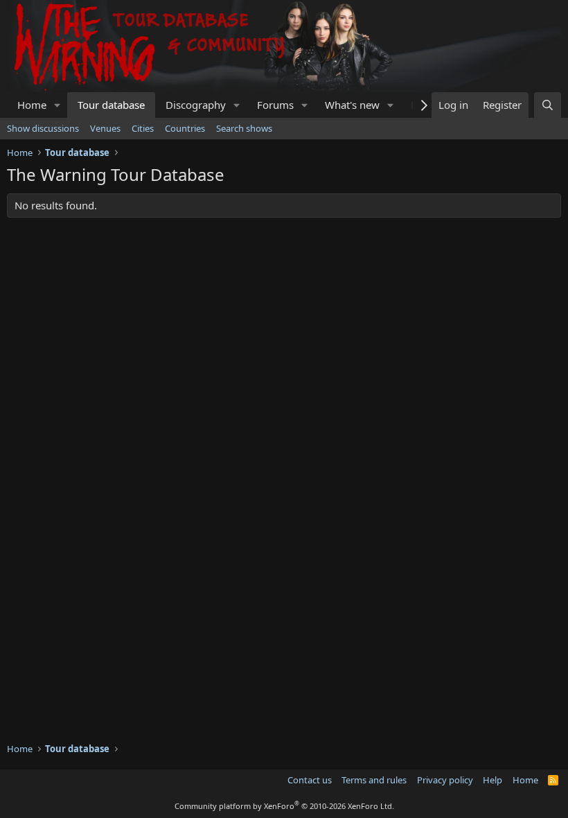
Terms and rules (374, 780)
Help (492, 780)
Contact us (309, 780)
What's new (352, 105)
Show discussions (43, 128)
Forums (275, 105)
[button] (57, 105)
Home (31, 105)
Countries (185, 128)
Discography (196, 105)
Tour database (111, 105)
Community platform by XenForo (284, 806)
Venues (105, 128)
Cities (143, 128)
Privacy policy (445, 780)
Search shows (244, 128)
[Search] (547, 105)
